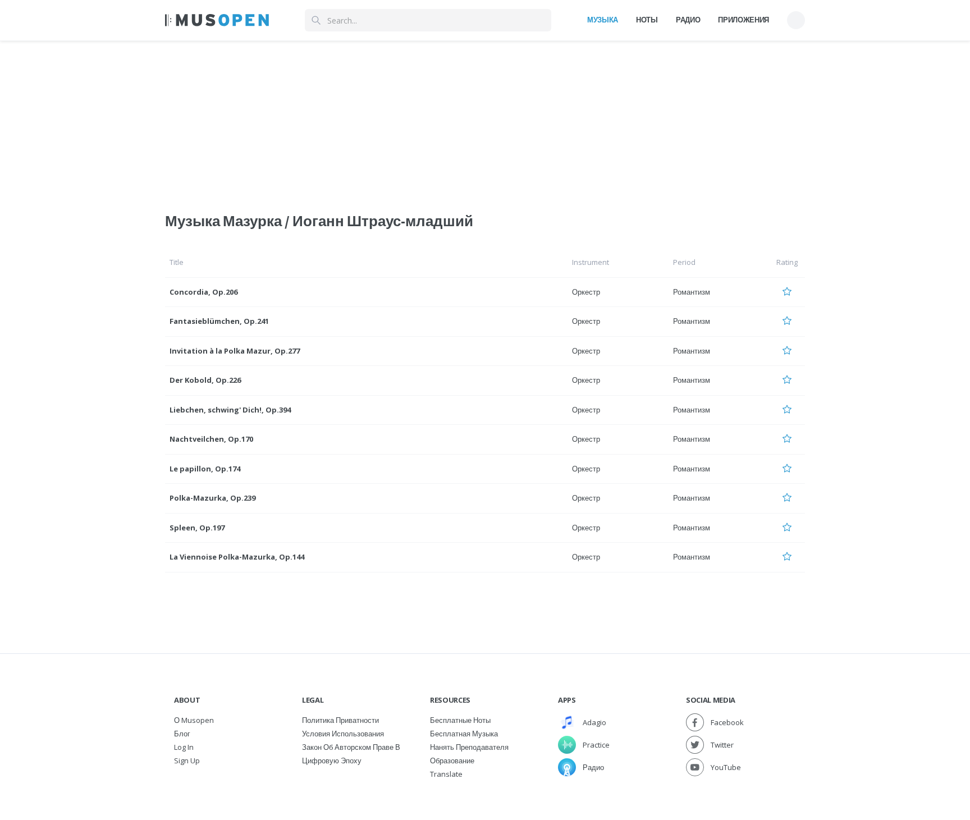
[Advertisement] (485, 119)
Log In (184, 747)
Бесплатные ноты (460, 720)
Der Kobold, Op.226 (205, 380)
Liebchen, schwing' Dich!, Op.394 (230, 410)
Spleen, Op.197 (197, 528)
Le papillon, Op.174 (205, 469)
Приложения (743, 20)
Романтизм (691, 292)
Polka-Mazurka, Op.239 (212, 498)
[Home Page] (217, 20)
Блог (182, 734)
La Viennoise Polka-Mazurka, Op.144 (237, 557)
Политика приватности (340, 720)
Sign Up (187, 760)
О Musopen (194, 720)
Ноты (647, 20)
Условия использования (343, 734)
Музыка (602, 20)
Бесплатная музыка (464, 734)
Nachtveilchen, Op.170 (211, 439)
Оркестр (586, 292)
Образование (452, 760)
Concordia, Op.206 (203, 292)
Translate (446, 774)
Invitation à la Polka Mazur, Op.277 (235, 351)
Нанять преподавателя (469, 747)
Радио (688, 20)
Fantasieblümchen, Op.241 (219, 321)
